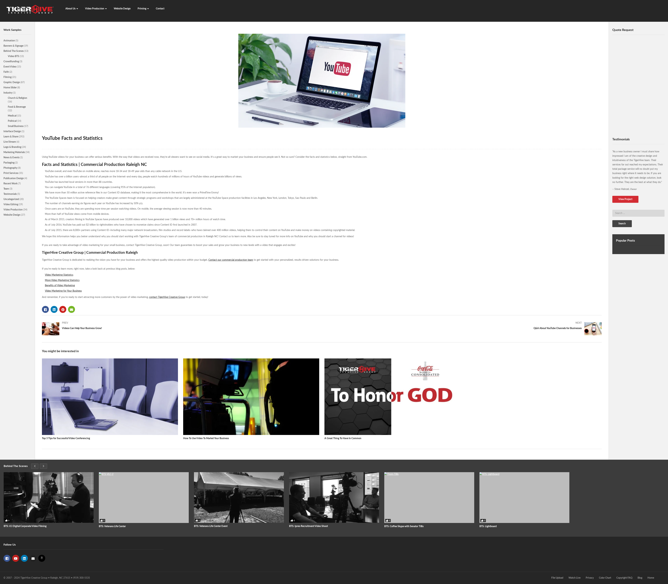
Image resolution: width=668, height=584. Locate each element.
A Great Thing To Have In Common (342, 438)
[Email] (33, 558)
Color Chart (605, 578)
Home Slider (10, 87)
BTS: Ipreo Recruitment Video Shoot (308, 526)
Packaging (9, 163)
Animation (9, 40)
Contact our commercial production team (230, 260)
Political (12, 121)
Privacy (590, 578)
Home (650, 578)
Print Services (11, 173)
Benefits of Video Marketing (60, 285)
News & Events (11, 157)
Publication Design (13, 178)
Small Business (16, 126)
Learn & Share (11, 136)
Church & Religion (17, 98)
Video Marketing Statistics (59, 275)
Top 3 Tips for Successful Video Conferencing (66, 438)
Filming (7, 77)
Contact (160, 8)
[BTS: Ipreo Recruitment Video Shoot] (334, 497)
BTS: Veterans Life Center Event (211, 526)
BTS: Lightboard (488, 526)
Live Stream (10, 142)
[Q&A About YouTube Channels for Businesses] (463, 328)
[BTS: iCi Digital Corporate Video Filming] (49, 497)
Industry (8, 93)
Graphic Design (12, 82)
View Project (625, 199)
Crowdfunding (11, 61)
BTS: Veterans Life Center (112, 526)
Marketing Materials (14, 152)
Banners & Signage (13, 46)
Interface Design (12, 131)
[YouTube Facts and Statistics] (110, 396)
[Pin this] (62, 309)
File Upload (557, 578)
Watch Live (574, 578)
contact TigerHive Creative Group (167, 297)
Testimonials (10, 194)
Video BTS (14, 56)
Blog (640, 578)
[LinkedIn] (24, 558)
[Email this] (71, 309)
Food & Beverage (17, 107)
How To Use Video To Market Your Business (206, 438)
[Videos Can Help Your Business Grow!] (180, 328)
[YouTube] (15, 558)
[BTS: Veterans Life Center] (144, 497)
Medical (12, 116)
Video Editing (11, 204)
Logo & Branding (12, 147)
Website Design (122, 8)
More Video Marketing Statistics (62, 280)
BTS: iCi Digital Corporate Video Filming (25, 526)
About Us (70, 8)
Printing (142, 8)
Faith (6, 72)
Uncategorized (11, 199)
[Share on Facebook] (45, 309)
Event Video (10, 67)
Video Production (94, 8)
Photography (10, 168)
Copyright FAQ (624, 578)
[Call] (41, 558)
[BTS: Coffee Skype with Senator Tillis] (429, 497)
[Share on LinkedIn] (54, 309)
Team (6, 189)
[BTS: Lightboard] (524, 497)
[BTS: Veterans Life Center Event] (239, 497)
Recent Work (10, 183)
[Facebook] (6, 558)
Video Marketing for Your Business (63, 291)
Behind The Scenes (13, 51)
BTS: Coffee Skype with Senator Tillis (404, 526)
